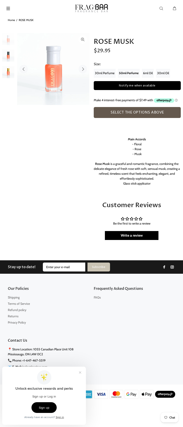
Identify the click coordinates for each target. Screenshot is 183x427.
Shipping (14, 297)
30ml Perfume (104, 73)
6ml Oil (148, 73)
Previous (23, 69)
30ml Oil (163, 73)
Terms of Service (19, 304)
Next (83, 69)
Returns (13, 316)
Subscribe (99, 267)
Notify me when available (137, 85)
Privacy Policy (17, 322)
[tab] (96, 120)
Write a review (132, 235)
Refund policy (17, 310)
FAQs (97, 297)
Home (11, 20)
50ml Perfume (129, 73)
